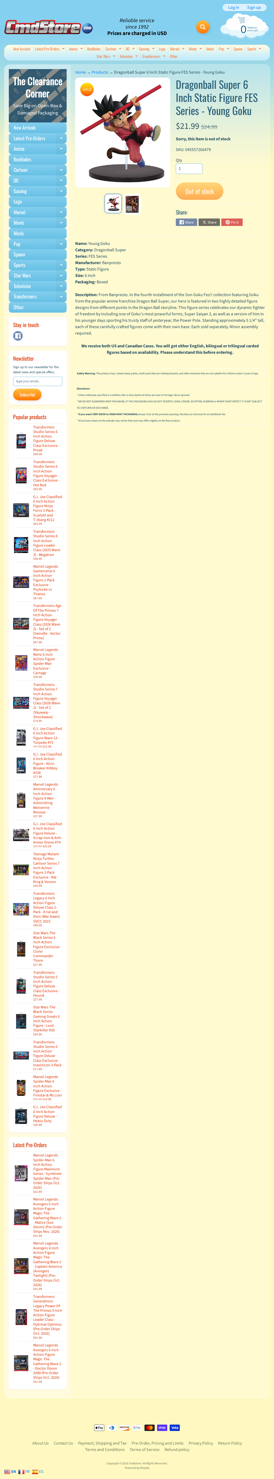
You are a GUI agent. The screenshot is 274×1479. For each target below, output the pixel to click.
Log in (233, 7)
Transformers (154, 56)
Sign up (254, 7)
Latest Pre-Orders (50, 49)
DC (131, 49)
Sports (255, 49)
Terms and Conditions (105, 1450)
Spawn (238, 48)
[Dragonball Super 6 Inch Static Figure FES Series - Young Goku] (113, 203)
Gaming (147, 49)
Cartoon (114, 49)
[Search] (203, 27)
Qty (179, 160)
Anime (76, 49)
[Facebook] (18, 336)
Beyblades (94, 48)
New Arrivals (21, 48)
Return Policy (230, 1443)
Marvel (178, 49)
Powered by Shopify (137, 1468)
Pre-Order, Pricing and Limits (158, 1443)
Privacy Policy (201, 1443)
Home (80, 72)
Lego (162, 48)
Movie (196, 49)
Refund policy (177, 1450)
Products (100, 72)
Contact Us (63, 1443)
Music (210, 48)
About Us (40, 1443)
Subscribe (27, 394)
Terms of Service (144, 1450)
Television (129, 56)
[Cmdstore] (48, 27)
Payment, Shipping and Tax (102, 1443)
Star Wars (107, 56)
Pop (225, 49)
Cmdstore (135, 1463)
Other (174, 56)
